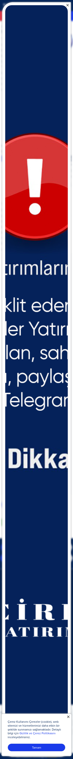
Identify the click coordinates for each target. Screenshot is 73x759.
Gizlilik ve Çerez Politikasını (37, 733)
